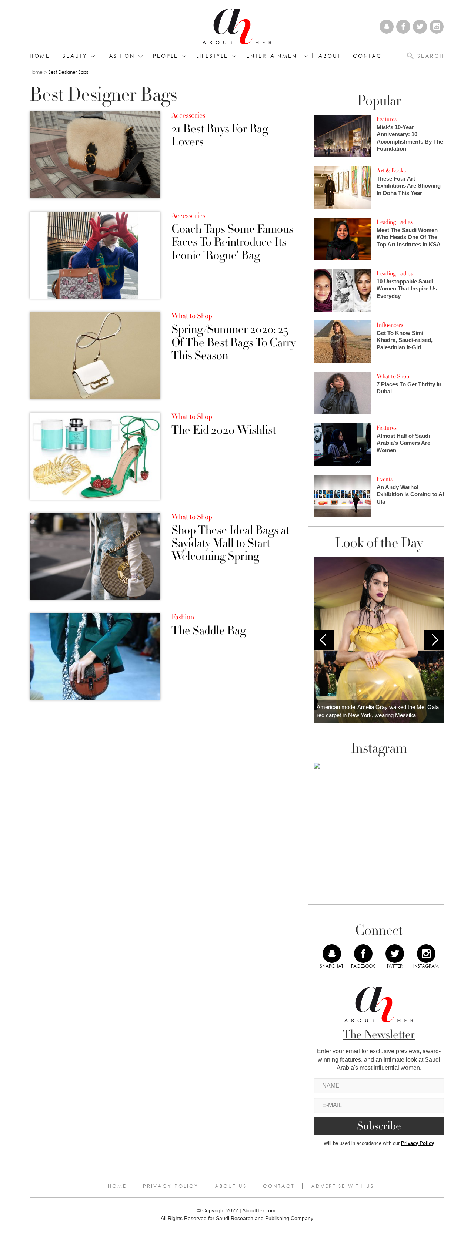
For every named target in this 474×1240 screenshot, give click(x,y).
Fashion (120, 55)
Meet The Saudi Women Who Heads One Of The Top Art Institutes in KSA (409, 237)
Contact (279, 1186)
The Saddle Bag (208, 630)
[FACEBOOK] (363, 953)
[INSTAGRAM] (426, 953)
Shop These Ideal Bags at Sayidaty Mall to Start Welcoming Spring (230, 543)
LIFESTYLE (212, 55)
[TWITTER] (394, 953)
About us (231, 1186)
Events (385, 479)
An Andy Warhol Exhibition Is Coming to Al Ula (410, 494)
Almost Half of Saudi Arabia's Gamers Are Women (403, 443)
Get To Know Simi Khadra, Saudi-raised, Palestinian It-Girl (405, 340)
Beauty (74, 55)
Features (387, 119)
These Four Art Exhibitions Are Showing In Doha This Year (409, 185)
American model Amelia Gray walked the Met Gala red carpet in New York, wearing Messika (378, 711)
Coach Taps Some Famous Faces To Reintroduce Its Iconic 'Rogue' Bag (232, 242)
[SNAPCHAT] (332, 953)
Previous (324, 640)
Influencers (390, 325)
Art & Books (391, 170)
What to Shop (191, 316)
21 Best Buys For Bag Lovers (219, 135)
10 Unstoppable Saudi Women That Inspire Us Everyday (407, 288)
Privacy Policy (417, 1143)
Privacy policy (170, 1186)
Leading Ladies (395, 222)
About (329, 55)
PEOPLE (165, 55)
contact (369, 55)
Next (434, 640)
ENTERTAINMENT (273, 55)
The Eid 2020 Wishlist (223, 430)
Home (40, 55)
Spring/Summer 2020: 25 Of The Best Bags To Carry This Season (233, 342)
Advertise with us (342, 1186)
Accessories (188, 115)
